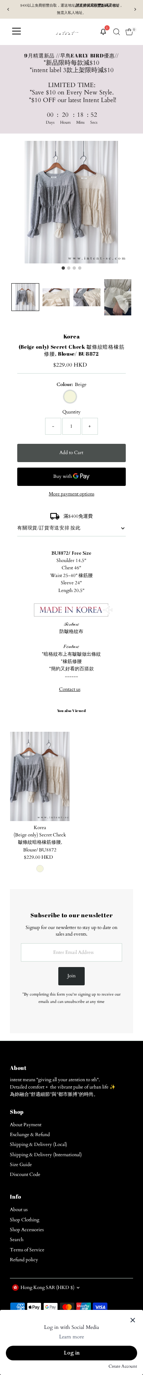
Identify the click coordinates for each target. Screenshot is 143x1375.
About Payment (25, 1124)
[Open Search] (116, 32)
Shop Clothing (24, 1220)
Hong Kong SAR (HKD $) (47, 1287)
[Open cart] (129, 32)
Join (71, 976)
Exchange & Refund (30, 1134)
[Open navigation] (16, 32)
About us (18, 1209)
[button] (25, 297)
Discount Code (25, 1174)
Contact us (69, 689)
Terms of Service (27, 1250)
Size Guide (21, 1164)
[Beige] (40, 868)
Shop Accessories (27, 1229)
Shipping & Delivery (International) (46, 1154)
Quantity (71, 412)
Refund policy (24, 1259)
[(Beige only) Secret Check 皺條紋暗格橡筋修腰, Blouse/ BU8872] (40, 776)
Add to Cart (71, 452)
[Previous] (8, 9)
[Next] (134, 9)
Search (16, 1239)
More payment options (71, 494)
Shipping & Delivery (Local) (38, 1144)
